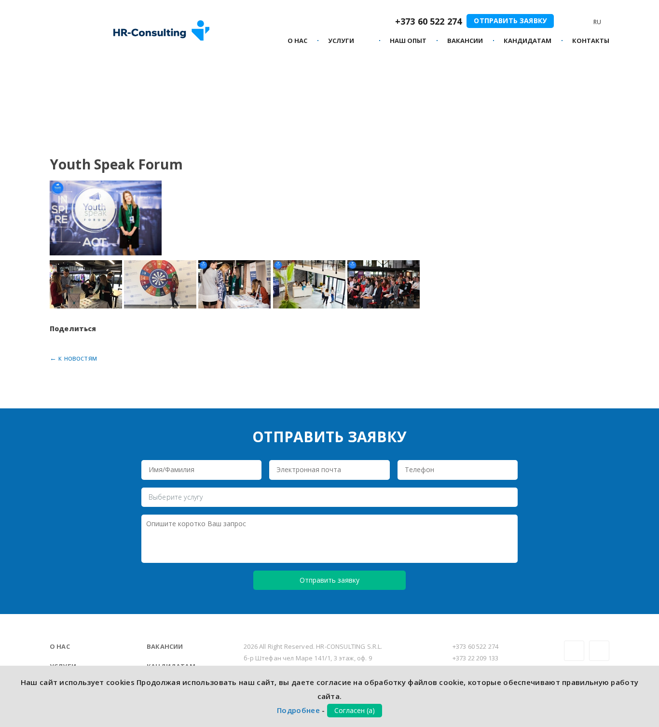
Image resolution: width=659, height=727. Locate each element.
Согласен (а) (354, 710)
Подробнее (298, 710)
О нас (297, 41)
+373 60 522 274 (428, 21)
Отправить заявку (510, 20)
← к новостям (73, 358)
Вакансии (165, 646)
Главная (62, 87)
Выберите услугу (176, 497)
